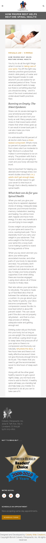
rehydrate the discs (24, 349)
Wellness (29, 53)
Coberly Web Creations (35, 535)
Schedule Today (11, 517)
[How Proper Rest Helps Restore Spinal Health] (23, 36)
